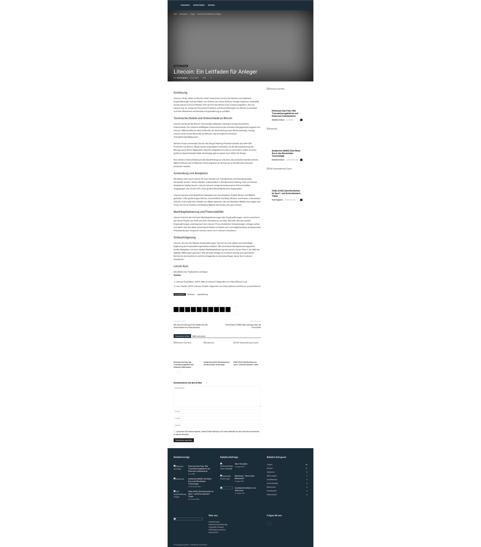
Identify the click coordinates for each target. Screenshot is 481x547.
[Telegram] (222, 309)
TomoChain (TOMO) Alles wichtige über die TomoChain (243, 326)
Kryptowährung (202, 294)
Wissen (211, 5)
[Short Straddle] (226, 467)
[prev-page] (175, 372)
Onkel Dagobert (182, 78)
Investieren (198, 5)
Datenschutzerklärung (218, 524)
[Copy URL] (227, 309)
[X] (181, 309)
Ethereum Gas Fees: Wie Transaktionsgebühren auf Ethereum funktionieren (184, 364)
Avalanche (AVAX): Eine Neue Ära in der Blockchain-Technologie (286, 153)
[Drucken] (216, 309)
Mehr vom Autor (199, 336)
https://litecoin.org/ (238, 282)
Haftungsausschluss (217, 529)
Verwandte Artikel (182, 336)
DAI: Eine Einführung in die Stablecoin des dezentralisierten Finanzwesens (191, 326)
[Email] (210, 309)
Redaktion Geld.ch (278, 120)
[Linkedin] (199, 309)
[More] (233, 309)
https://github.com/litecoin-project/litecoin (242, 286)
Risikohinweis (214, 522)
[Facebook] (176, 309)
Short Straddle (241, 464)
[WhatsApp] (193, 309)
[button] (304, 5)
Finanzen (185, 5)
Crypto (192, 14)
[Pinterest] (187, 309)
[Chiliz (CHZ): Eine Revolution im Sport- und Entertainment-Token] (247, 350)
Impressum (213, 532)
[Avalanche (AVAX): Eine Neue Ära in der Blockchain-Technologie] (217, 350)
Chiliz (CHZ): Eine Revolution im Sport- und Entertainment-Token (286, 193)
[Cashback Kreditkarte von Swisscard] (226, 491)
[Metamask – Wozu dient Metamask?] (226, 479)
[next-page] (179, 372)
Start (175, 14)
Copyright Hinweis (216, 527)
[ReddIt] (204, 309)
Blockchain (191, 294)
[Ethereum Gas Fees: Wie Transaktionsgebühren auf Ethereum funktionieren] (187, 350)
